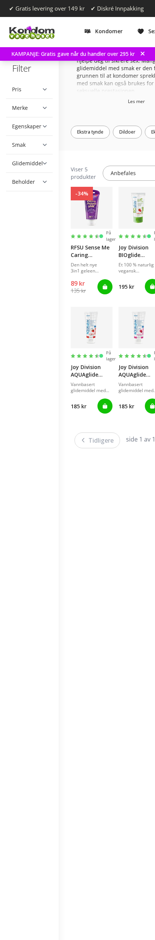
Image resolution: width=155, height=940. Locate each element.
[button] (29, 89)
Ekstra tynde (96, 132)
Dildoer (133, 132)
